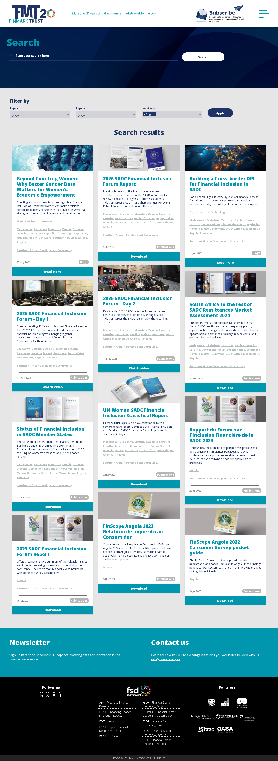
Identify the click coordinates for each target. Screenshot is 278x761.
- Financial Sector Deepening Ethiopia (118, 728)
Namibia (22, 237)
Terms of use (142, 757)
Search (203, 57)
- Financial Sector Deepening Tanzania (157, 723)
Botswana (45, 237)
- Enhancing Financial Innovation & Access (115, 713)
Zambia (66, 229)
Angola (21, 242)
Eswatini (78, 229)
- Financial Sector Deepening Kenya (157, 704)
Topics (80, 108)
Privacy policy (120, 757)
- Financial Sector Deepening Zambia (157, 741)
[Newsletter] (220, 13)
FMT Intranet (158, 757)
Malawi (33, 237)
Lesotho (22, 233)
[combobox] (40, 114)
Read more (52, 271)
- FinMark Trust (111, 721)
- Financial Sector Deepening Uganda (157, 732)
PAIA (131, 757)
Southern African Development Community (44, 250)
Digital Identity (199, 212)
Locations (148, 108)
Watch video (53, 387)
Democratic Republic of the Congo (51, 233)
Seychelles (80, 233)
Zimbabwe (40, 229)
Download (139, 256)
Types (14, 108)
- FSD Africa (110, 736)
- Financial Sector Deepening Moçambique (159, 713)
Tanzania (206, 233)
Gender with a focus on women (37, 221)
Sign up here (18, 655)
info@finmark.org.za (165, 659)
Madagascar (24, 229)
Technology (218, 212)
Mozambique (79, 237)
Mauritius (54, 229)
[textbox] (41, 116)
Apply (220, 113)
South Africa (61, 237)
